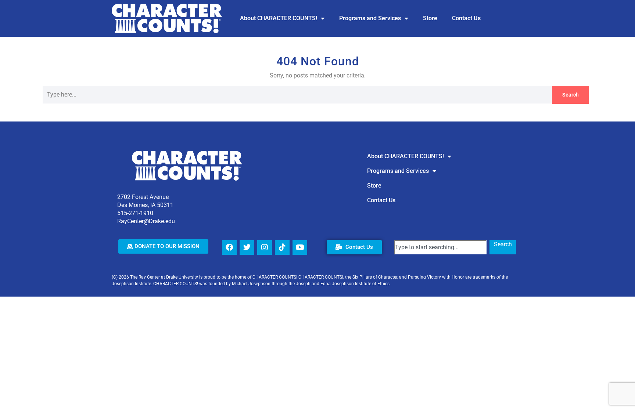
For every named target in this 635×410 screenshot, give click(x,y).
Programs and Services (370, 18)
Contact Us (466, 18)
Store (430, 18)
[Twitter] (247, 247)
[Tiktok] (282, 247)
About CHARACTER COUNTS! (278, 18)
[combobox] (440, 247)
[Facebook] (229, 247)
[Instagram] (264, 247)
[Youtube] (300, 247)
